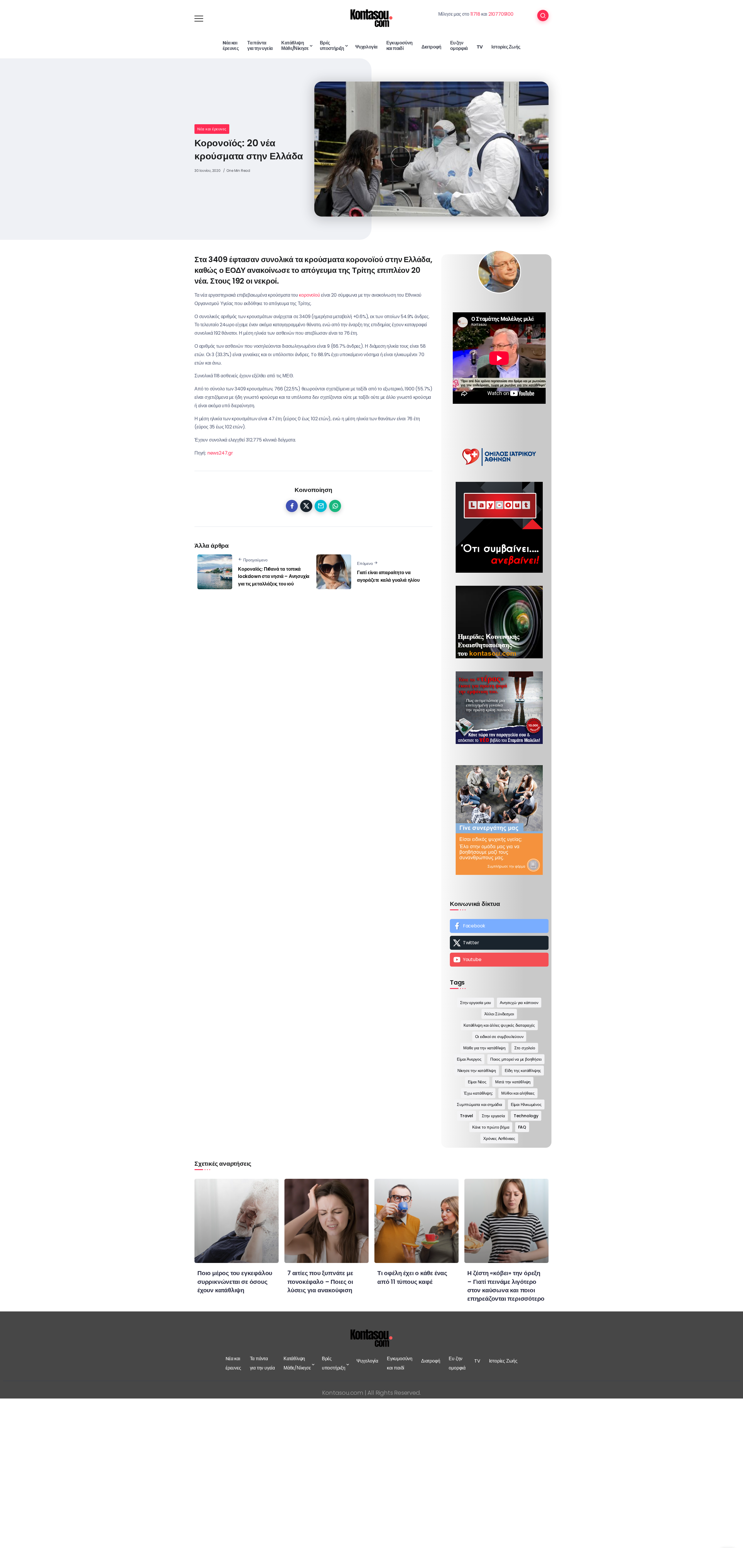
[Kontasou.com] (371, 18)
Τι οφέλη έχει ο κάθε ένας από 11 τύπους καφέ (412, 1277)
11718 (475, 14)
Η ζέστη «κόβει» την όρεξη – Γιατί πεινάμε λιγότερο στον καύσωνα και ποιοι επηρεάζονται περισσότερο (505, 1285)
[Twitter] (499, 943)
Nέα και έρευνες (211, 129)
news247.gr (220, 453)
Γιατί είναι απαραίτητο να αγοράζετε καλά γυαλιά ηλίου (388, 576)
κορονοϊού (309, 295)
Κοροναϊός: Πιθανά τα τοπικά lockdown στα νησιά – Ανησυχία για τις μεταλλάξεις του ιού (273, 576)
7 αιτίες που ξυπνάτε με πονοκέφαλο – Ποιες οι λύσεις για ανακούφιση (320, 1281)
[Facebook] (499, 926)
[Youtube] (499, 960)
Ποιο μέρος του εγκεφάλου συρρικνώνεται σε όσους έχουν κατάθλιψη (234, 1281)
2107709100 (500, 14)
